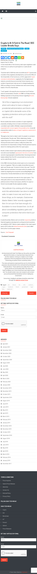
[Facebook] (2, 57)
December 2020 (7, 350)
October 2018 (6, 432)
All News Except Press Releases (15, 48)
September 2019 (7, 397)
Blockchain (6, 516)
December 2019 (7, 388)
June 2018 (5, 444)
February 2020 (6, 381)
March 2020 (6, 378)
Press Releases (7, 528)
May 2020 (5, 372)
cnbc (24, 284)
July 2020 (5, 366)
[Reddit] (12, 57)
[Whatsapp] (19, 57)
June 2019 (5, 407)
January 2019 (6, 422)
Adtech (5, 525)
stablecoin (9, 289)
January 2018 (6, 460)
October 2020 (6, 356)
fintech (17, 287)
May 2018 (5, 448)
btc (19, 284)
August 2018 (6, 438)
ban (9, 284)
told (19, 93)
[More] (22, 57)
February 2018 (6, 457)
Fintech (5, 522)
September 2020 (7, 359)
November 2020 (7, 353)
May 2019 (5, 410)
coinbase (30, 284)
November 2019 (7, 391)
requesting (28, 220)
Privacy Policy (6, 496)
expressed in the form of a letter (24, 153)
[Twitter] (5, 57)
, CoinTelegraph (9, 232)
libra (3, 289)
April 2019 (5, 413)
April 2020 (5, 375)
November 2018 (7, 429)
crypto (3, 287)
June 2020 (5, 369)
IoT (3, 519)
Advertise (5, 487)
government (25, 287)
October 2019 (6, 394)
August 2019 (6, 400)
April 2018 (5, 451)
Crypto (27, 48)
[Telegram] (9, 57)
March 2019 (6, 416)
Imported (4, 50)
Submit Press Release (9, 483)
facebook (10, 287)
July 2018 (5, 441)
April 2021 (5, 344)
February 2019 (6, 419)
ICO (4, 513)
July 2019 (5, 403)
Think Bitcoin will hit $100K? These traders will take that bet (32, 293)
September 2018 (7, 435)
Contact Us (6, 490)
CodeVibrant (24, 572)
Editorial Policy (7, 493)
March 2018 (6, 454)
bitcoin (14, 284)
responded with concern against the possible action (15, 128)
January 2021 (6, 347)
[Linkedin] (15, 57)
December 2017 (7, 463)
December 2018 (7, 426)
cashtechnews (18, 53)
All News (4, 48)
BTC (28, 72)
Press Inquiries (7, 480)
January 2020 (6, 385)
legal (32, 287)
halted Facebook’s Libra (20, 226)
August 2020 (6, 362)
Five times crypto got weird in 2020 (6, 293)
